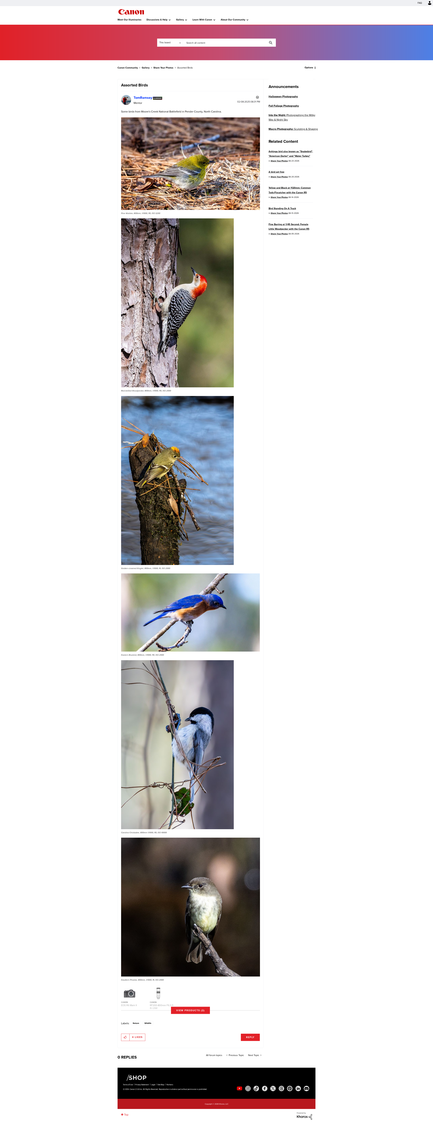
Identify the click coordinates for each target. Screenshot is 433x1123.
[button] (263, 534)
